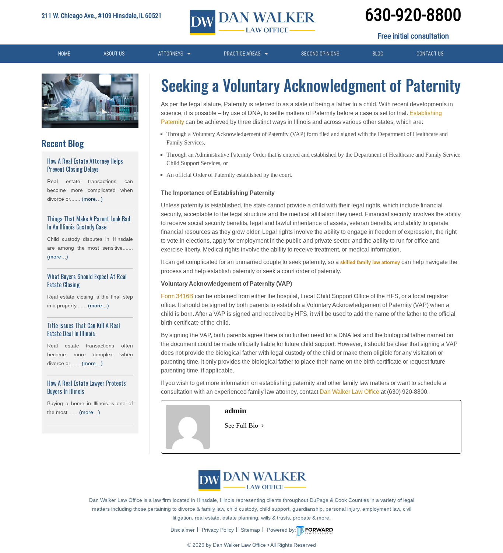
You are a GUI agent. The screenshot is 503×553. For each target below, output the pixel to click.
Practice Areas (242, 53)
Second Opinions (320, 53)
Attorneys (170, 53)
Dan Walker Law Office (349, 392)
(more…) (92, 199)
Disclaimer (182, 530)
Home (64, 53)
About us (114, 53)
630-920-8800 (413, 14)
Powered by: (281, 530)
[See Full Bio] (262, 426)
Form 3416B (177, 296)
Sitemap (250, 530)
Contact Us (430, 53)
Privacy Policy (218, 530)
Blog (378, 53)
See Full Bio (241, 425)
